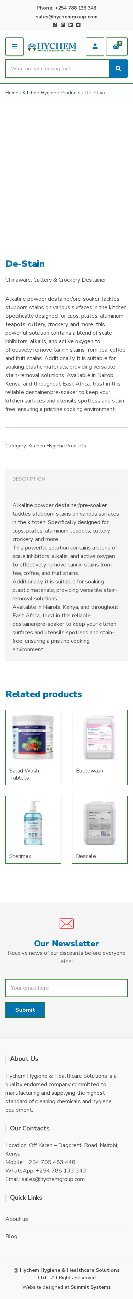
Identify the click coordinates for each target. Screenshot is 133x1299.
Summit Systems (91, 1287)
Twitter (78, 24)
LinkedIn (70, 24)
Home (11, 92)
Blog (11, 1236)
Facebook (54, 24)
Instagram (62, 24)
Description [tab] (28, 479)
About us (16, 1219)
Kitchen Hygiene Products (52, 92)
